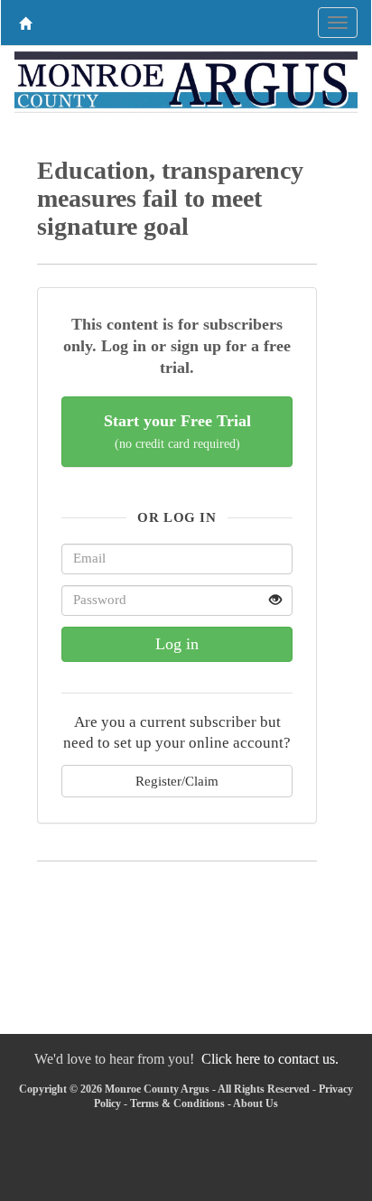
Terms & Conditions (177, 1103)
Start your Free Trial (177, 431)
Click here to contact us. (270, 1058)
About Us (255, 1103)
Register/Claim (177, 780)
